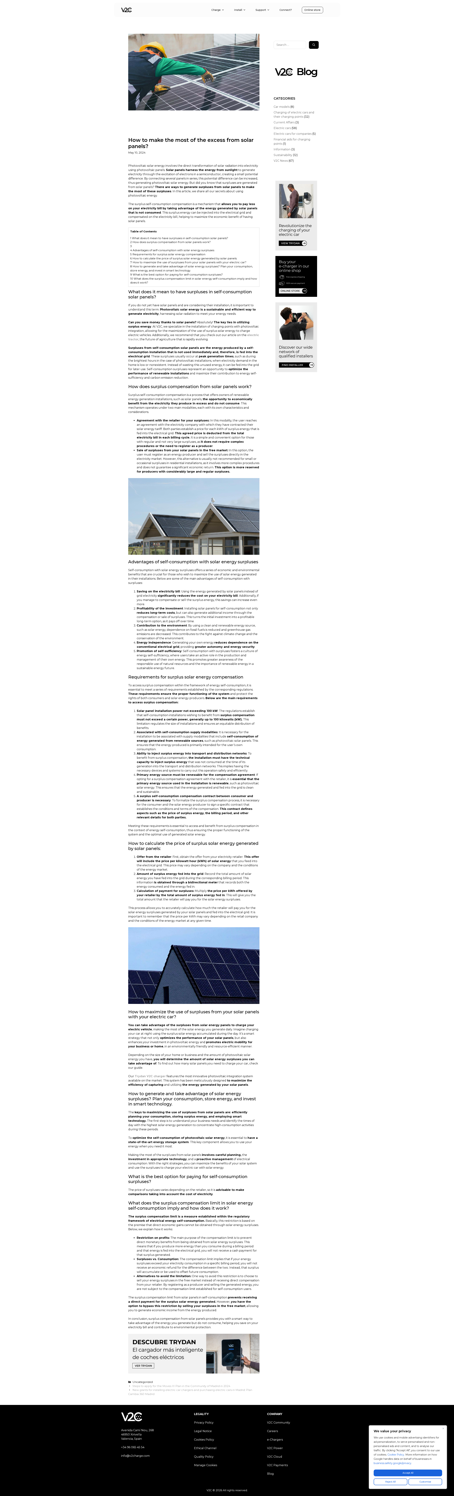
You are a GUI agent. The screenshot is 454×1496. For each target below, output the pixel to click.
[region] (408, 1457)
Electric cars (282, 128)
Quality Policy (204, 1456)
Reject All (390, 1481)
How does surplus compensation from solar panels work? (170, 242)
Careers (272, 1431)
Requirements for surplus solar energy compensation (167, 254)
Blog (270, 1473)
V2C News (281, 160)
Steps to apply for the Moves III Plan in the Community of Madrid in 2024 (181, 1386)
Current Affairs (284, 122)
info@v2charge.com (135, 1455)
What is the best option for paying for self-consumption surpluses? (176, 274)
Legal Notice (203, 1431)
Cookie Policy (395, 1454)
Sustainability (283, 155)
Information (282, 149)
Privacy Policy (204, 1422)
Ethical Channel (205, 1448)
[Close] (443, 1428)
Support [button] (261, 10)
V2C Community (278, 1422)
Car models (282, 106)
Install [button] (238, 10)
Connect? (285, 10)
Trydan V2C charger (150, 1076)
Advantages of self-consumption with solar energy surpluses (172, 250)
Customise (425, 1481)
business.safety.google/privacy (392, 1463)
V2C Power (275, 1448)
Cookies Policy (204, 1439)
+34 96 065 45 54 (132, 1447)
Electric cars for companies (293, 133)
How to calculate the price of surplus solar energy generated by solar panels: (183, 258)
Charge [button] (216, 10)
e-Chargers (275, 1439)
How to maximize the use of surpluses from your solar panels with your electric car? (188, 262)
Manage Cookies (205, 1465)
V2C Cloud (274, 1456)
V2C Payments (277, 1465)
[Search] (314, 45)
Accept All (408, 1473)
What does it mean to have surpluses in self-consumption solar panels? (179, 238)
